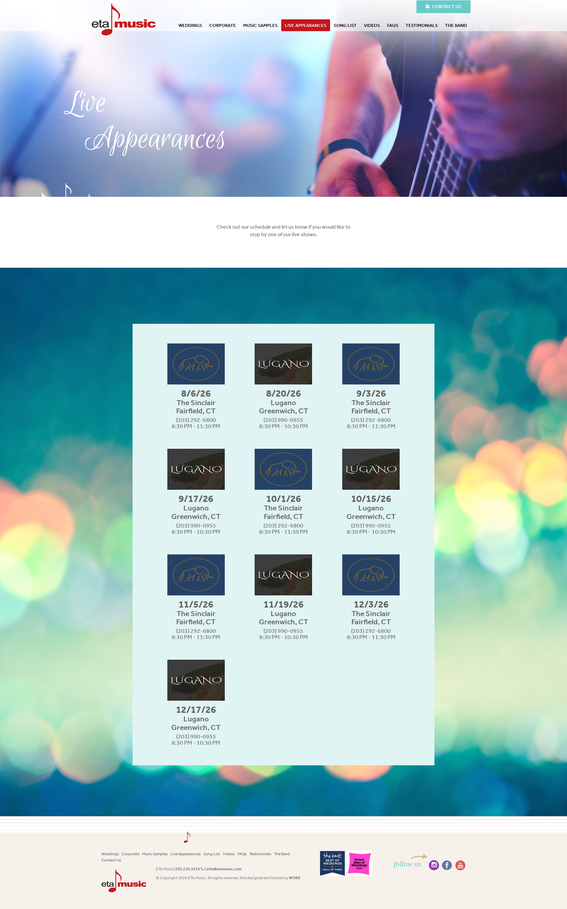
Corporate (222, 25)
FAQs (392, 25)
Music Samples (260, 25)
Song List (345, 25)
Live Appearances (305, 25)
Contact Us (111, 860)
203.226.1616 (187, 869)
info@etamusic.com (224, 869)
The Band (456, 25)
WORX (294, 877)
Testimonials (422, 25)
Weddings (190, 25)
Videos (372, 25)
